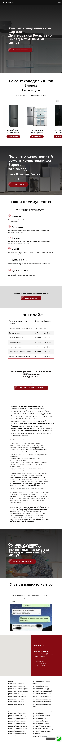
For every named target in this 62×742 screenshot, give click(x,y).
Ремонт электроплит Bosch (16, 704)
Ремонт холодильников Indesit (17, 716)
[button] (20, 50)
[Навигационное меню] (59, 2)
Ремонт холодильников (15, 715)
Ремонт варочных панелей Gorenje (42, 690)
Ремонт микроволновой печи (16, 731)
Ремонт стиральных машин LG (17, 686)
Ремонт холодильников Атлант (17, 725)
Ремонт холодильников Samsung (17, 718)
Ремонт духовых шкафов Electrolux (43, 698)
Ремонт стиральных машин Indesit (18, 691)
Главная (10, 681)
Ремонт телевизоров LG (39, 718)
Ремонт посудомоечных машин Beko (43, 730)
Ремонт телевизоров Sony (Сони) (42, 720)
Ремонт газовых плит (14, 693)
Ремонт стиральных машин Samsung (18, 685)
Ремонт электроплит (14, 703)
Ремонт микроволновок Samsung (17, 733)
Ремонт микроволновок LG (16, 735)
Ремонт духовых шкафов (40, 695)
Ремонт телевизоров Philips (41, 723)
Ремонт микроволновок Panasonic (42, 712)
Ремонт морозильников (15, 730)
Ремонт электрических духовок (42, 699)
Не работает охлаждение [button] (13, 131)
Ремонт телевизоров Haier (40, 721)
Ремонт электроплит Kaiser (40, 686)
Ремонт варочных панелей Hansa (42, 691)
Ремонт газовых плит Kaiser (16, 701)
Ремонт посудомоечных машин (42, 725)
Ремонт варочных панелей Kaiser (42, 693)
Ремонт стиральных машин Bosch (18, 688)
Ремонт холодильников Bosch (17, 721)
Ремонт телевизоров (38, 713)
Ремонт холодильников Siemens (17, 726)
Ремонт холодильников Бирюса (17, 728)
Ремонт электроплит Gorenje (41, 688)
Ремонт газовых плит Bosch (16, 699)
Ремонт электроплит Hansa (40, 685)
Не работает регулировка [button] (36, 131)
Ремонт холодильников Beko (16, 723)
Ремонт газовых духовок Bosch (17, 713)
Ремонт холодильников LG (16, 720)
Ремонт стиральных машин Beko (17, 690)
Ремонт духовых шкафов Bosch (42, 696)
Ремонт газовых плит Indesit (16, 695)
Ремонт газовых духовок (15, 712)
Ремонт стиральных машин (16, 683)
